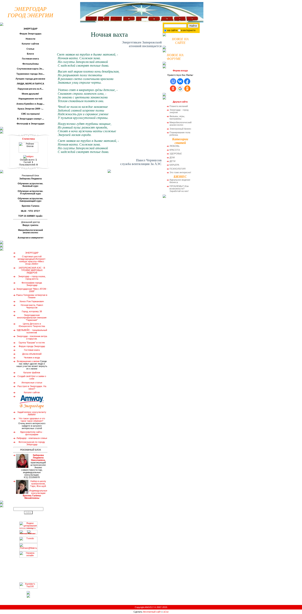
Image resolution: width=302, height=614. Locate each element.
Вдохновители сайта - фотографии (31, 433)
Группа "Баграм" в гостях (32, 342)
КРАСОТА (174, 150)
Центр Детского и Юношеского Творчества (32, 324)
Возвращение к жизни (28, 361)
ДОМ (172, 157)
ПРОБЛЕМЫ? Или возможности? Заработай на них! (179, 188)
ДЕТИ (172, 161)
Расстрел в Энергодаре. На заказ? (31, 387)
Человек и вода (32, 357)
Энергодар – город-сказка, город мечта (32, 277)
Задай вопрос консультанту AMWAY (31, 413)
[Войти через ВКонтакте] (180, 81)
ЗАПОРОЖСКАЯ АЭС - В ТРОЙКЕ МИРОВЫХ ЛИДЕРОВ (31, 270)
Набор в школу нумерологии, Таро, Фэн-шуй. (35, 489)
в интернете (188, 30)
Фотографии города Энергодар (32, 283)
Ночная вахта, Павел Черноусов (32, 306)
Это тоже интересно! (180, 172)
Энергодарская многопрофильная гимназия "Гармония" (31, 317)
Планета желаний (178, 106)
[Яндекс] (168, 25)
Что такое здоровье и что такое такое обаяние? (32, 419)
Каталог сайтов (32, 392)
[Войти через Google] (180, 88)
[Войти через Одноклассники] (187, 88)
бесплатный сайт (152, 612)
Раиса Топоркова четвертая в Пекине (31, 296)
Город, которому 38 (32, 311)
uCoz (166, 612)
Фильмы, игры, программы (177, 117)
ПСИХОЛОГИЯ (177, 168)
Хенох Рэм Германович (32, 301)
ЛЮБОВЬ (174, 146)
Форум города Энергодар (32, 346)
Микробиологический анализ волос (180, 123)
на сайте (172, 30)
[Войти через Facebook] (187, 81)
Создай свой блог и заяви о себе (31, 377)
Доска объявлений (31, 354)
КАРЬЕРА (174, 165)
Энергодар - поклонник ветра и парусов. (32, 337)
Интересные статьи (32, 382)
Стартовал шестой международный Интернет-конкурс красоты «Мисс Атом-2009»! (32, 260)
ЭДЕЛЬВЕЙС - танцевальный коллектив (31, 331)
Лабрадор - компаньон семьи (31, 438)
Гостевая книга (32, 350)
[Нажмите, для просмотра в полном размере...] (109, 171)
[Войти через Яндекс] (173, 88)
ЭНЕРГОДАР (31, 253)
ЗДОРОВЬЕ (175, 153)
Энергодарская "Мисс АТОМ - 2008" (31, 290)
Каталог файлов (31, 372)
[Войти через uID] (173, 81)
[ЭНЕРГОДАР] (141, 11)
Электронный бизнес (180, 129)
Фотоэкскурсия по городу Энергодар (31, 443)
